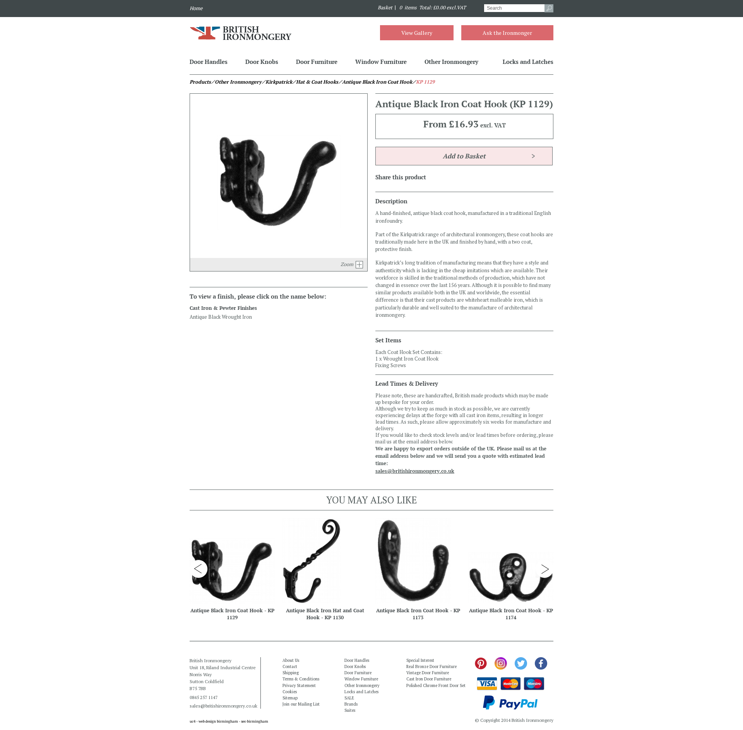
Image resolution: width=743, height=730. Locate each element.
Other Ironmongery (451, 61)
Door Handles (209, 61)
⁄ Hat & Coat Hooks (315, 82)
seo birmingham (254, 721)
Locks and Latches (528, 61)
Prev (198, 569)
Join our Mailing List (301, 704)
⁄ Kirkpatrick (277, 82)
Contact (289, 666)
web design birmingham (218, 721)
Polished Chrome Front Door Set (436, 685)
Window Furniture (381, 61)
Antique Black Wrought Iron (221, 317)
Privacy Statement (299, 685)
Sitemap (290, 698)
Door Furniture (316, 61)
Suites (349, 710)
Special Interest (420, 660)
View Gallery (416, 32)
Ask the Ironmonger (507, 32)
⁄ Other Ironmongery (236, 82)
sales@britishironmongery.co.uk (414, 471)
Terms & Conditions (300, 679)
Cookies (289, 691)
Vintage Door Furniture (427, 672)
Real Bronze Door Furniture (431, 666)
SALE (349, 698)
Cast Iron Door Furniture (428, 679)
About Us (290, 660)
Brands (351, 704)
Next (544, 569)
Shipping (290, 672)
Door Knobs (261, 61)
